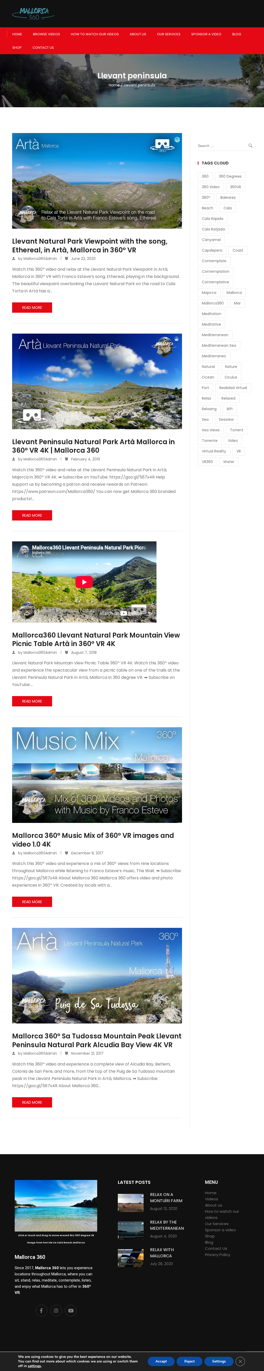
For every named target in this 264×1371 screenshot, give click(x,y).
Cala (228, 208)
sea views (211, 430)
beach (207, 208)
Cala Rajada (212, 218)
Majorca (209, 292)
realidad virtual (233, 387)
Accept (161, 1361)
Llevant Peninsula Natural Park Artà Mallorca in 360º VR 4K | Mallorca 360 (93, 446)
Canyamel (211, 239)
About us (138, 34)
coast (238, 250)
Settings (219, 1361)
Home (17, 34)
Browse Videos (46, 34)
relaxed (228, 398)
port (205, 387)
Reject (189, 1361)
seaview (226, 419)
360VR (235, 186)
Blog (236, 34)
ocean (208, 377)
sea (205, 419)
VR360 (207, 461)
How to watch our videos (95, 34)
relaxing (209, 408)
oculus (231, 377)
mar (237, 303)
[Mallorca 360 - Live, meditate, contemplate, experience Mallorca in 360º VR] (33, 14)
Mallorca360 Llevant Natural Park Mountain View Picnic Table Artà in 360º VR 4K (96, 640)
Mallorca (234, 292)
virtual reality (214, 451)
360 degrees (230, 176)
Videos (211, 1199)
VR (238, 451)
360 (205, 176)
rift (230, 408)
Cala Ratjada (213, 229)
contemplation (215, 271)
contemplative (215, 282)
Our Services (168, 34)
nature (231, 366)
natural (208, 366)
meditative (211, 324)
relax (206, 398)
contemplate (214, 260)
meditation (211, 313)
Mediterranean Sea (219, 345)
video (233, 440)
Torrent (236, 430)
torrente (210, 440)
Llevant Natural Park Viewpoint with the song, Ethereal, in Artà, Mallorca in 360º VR (90, 246)
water (228, 461)
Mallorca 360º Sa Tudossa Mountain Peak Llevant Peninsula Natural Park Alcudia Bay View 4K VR (97, 1041)
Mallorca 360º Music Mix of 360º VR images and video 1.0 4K (93, 840)
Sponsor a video (206, 34)
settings (34, 1366)
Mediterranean (215, 334)
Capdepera (212, 250)
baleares (228, 197)
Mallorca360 (213, 303)
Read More (32, 307)
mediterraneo (214, 356)
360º (206, 197)
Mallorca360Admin (40, 258)
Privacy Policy (217, 1254)
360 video (211, 186)
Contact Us (43, 47)
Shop (17, 47)
